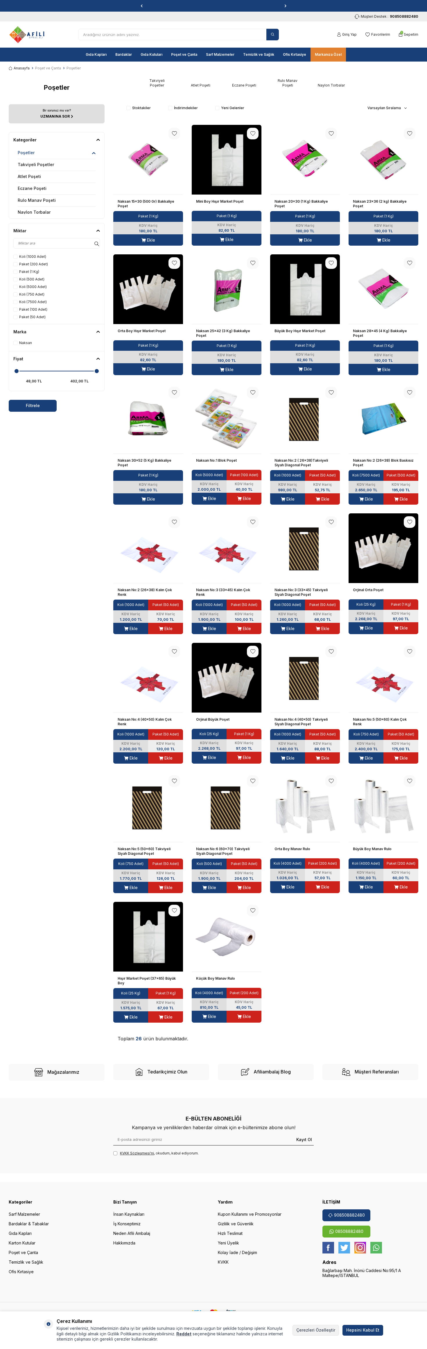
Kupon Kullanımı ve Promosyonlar (249, 1214)
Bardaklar (123, 54)
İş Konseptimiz (127, 1223)
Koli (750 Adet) (31, 294)
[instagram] (360, 1247)
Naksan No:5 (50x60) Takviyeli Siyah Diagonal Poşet (144, 851)
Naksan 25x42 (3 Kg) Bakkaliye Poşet (223, 333)
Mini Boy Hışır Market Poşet (219, 201)
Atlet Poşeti (29, 176)
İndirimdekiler (186, 108)
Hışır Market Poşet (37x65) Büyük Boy (147, 980)
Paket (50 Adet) (32, 317)
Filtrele (33, 405)
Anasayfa (22, 68)
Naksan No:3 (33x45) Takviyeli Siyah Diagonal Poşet (301, 592)
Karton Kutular (22, 1242)
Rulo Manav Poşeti (37, 200)
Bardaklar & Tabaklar (29, 1223)
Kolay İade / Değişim (237, 1252)
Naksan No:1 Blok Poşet (216, 460)
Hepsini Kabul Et (362, 1330)
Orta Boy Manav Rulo (292, 849)
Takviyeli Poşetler (36, 164)
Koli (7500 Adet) (33, 302)
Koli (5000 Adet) (33, 287)
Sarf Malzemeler (220, 54)
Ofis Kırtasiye (294, 54)
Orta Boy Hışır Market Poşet (142, 331)
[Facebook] (328, 1247)
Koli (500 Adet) (31, 279)
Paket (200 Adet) (33, 264)
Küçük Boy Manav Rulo (215, 978)
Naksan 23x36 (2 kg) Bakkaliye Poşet (380, 203)
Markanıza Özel (328, 54)
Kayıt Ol (304, 1139)
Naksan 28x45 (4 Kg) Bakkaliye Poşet (380, 333)
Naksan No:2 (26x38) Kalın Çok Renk (145, 592)
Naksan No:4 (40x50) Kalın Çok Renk (145, 721)
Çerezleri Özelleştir (315, 1330)
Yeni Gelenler (232, 108)
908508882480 (349, 1215)
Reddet (183, 1333)
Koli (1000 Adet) (32, 256)
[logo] (27, 34)
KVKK (223, 1262)
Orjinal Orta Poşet (368, 590)
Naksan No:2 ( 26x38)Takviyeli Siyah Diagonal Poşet (301, 462)
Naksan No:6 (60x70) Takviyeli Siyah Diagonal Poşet (223, 851)
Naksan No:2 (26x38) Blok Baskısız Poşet (383, 462)
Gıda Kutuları (151, 54)
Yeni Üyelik (228, 1242)
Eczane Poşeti (32, 188)
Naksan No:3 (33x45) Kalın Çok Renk (223, 592)
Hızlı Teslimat (230, 1233)
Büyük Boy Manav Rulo (372, 849)
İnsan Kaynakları (128, 1214)
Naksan (25, 343)
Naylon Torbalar (34, 212)
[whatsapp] (376, 1247)
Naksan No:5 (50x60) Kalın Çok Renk (380, 721)
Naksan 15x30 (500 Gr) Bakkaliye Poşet (146, 203)
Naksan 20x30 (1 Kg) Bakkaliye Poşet (301, 203)
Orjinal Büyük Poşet (212, 719)
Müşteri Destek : (389, 16)
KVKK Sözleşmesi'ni (137, 1153)
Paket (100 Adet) (33, 309)
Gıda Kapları (96, 54)
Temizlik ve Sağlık (258, 54)
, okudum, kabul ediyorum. (159, 1153)
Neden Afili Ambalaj (131, 1233)
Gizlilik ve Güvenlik (236, 1223)
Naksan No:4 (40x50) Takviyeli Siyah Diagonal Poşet (301, 721)
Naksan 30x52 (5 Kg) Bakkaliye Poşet (144, 462)
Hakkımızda (124, 1242)
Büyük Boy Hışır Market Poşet (299, 331)
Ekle (150, 240)
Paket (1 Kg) (29, 271)
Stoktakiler (141, 108)
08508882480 (349, 1231)
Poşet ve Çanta (184, 54)
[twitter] (344, 1247)
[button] (141, 5)
